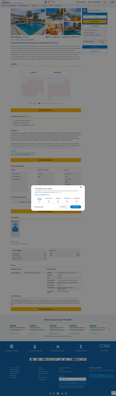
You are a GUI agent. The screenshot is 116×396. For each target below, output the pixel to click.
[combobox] (80, 187)
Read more (58, 192)
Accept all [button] (76, 206)
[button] (58, 194)
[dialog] (58, 198)
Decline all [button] (63, 206)
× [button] (82, 187)
